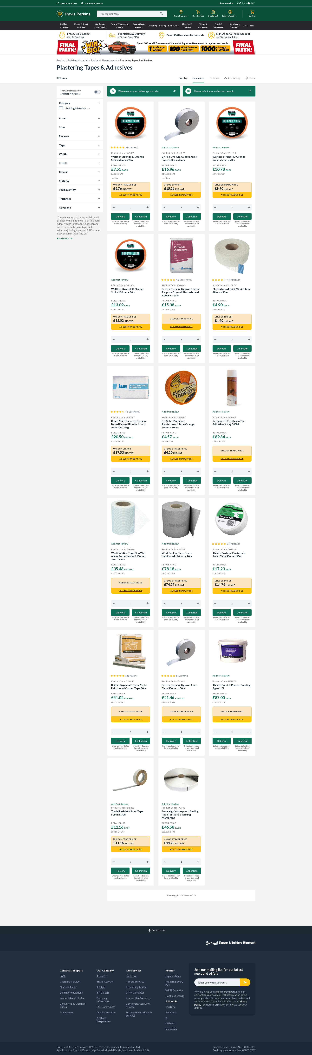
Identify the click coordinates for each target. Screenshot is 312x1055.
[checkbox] (61, 108)
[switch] (97, 92)
